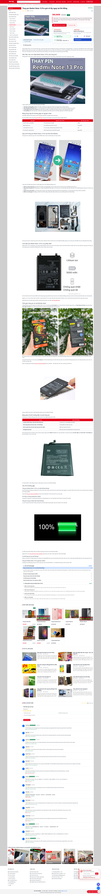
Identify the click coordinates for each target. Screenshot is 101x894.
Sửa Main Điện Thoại (12, 51)
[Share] (92, 11)
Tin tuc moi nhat (12, 875)
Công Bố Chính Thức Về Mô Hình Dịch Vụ (38, 882)
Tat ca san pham (12, 876)
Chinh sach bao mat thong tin (36, 878)
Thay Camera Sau (12, 39)
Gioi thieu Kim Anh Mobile (13, 871)
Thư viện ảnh (11, 883)
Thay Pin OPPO (12, 22)
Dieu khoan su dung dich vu (36, 880)
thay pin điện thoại (39, 117)
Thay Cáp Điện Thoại (12, 57)
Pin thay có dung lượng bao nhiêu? (30, 573)
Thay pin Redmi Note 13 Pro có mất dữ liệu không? (33, 567)
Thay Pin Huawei (12, 30)
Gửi (97, 873)
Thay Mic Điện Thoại (12, 49)
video (10, 885)
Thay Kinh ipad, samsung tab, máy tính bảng (15, 68)
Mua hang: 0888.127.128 (57, 871)
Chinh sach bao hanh (34, 871)
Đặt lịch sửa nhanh (60, 25)
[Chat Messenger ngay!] (98, 884)
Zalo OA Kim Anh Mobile (57, 878)
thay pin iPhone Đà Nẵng (40, 363)
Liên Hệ (83, 1)
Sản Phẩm (45, 1)
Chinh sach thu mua (34, 875)
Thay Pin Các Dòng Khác (14, 35)
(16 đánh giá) (31, 10)
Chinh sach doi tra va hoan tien (36, 873)
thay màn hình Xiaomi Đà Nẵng (36, 553)
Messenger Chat (78, 876)
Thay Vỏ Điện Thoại (12, 53)
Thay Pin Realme (12, 28)
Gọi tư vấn (72, 25)
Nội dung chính (28, 45)
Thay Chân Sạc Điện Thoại (13, 37)
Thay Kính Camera (12, 45)
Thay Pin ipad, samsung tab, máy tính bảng (15, 64)
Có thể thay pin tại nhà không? (29, 578)
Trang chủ (10, 4)
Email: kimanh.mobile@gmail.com (59, 875)
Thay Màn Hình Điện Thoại (14, 14)
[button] (36, 25)
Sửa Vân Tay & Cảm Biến (13, 55)
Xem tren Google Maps (79, 878)
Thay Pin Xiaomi (29, 4)
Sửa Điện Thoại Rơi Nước (13, 62)
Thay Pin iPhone (12, 18)
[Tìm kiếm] (39, 2)
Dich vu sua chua (12, 878)
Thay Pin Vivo (12, 26)
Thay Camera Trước (12, 41)
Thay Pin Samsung (13, 20)
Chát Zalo (76, 875)
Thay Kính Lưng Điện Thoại (14, 43)
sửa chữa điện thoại (56, 300)
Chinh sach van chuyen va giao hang (37, 876)
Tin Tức (70, 1)
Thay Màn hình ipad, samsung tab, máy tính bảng (15, 66)
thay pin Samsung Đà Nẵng (32, 493)
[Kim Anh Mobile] (11, 1)
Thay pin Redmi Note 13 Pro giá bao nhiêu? (32, 580)
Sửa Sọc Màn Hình (12, 59)
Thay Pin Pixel (12, 33)
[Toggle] (20, 12)
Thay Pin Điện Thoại (21, 4)
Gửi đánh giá (27, 720)
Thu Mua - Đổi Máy (61, 1)
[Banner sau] (92, 856)
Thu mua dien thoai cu (13, 880)
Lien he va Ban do (12, 873)
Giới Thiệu (77, 1)
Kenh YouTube (77, 873)
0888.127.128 (90, 1)
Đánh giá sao (25, 709)
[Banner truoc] (9, 856)
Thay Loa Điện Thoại (12, 47)
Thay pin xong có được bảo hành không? (31, 576)
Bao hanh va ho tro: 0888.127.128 (59, 873)
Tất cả (10, 10)
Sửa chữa (15, 4)
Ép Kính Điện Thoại (12, 12)
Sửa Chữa (52, 1)
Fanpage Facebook (78, 871)
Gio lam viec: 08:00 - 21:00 (57, 876)
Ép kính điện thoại (12, 882)
